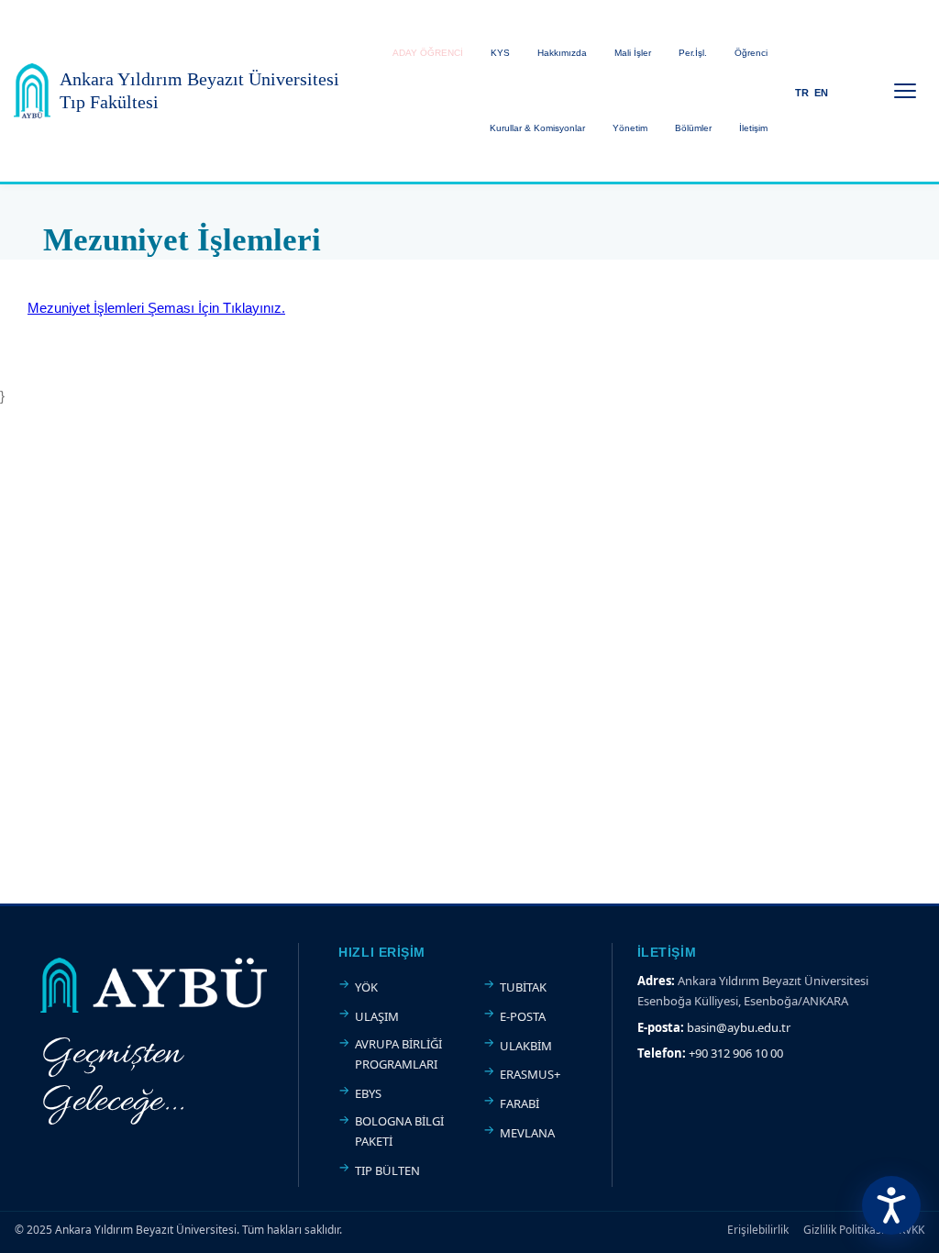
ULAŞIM (377, 1016)
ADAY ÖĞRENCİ (427, 53)
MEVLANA (527, 1133)
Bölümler (693, 128)
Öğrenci (751, 53)
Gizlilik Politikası (843, 1229)
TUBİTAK (523, 987)
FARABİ (519, 1103)
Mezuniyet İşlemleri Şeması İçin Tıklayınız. (156, 308)
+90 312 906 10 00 (736, 1053)
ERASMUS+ (530, 1074)
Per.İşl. (693, 53)
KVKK (911, 1229)
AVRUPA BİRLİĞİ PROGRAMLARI (398, 1054)
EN (821, 92)
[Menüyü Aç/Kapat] (905, 91)
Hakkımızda (562, 53)
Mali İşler (632, 53)
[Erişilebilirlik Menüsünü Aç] (891, 1205)
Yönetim (630, 128)
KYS (500, 53)
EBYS (368, 1093)
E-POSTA (523, 1016)
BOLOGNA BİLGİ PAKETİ (399, 1131)
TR (802, 92)
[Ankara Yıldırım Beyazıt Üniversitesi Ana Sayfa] (32, 90)
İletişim (753, 128)
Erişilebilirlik (758, 1229)
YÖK (366, 987)
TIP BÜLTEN (387, 1170)
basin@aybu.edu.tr (738, 1027)
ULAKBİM (526, 1045)
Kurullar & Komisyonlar (537, 128)
